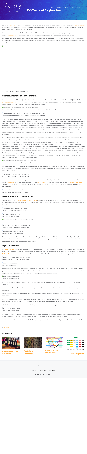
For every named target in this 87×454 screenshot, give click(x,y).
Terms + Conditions (51, 370)
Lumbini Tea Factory (67, 239)
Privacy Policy (43, 370)
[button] (83, 7)
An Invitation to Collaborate (50, 365)
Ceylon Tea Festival (9, 249)
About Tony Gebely (38, 365)
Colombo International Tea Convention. (12, 102)
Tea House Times (6, 254)
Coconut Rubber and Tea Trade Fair (27, 200)
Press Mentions (28, 365)
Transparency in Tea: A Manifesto (11, 342)
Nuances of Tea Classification (54, 342)
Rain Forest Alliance (42, 182)
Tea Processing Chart (76, 344)
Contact (60, 365)
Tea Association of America (74, 182)
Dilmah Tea (11, 182)
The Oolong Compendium (33, 342)
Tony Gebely (6, 327)
